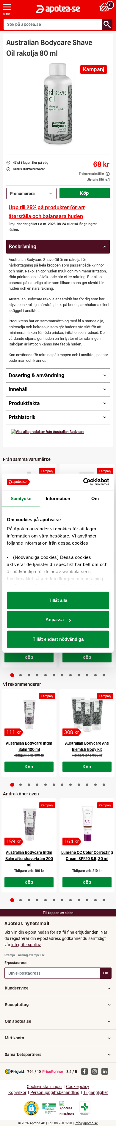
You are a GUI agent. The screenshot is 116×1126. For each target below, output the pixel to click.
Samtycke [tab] (21, 498)
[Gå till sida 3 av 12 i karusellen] (28, 675)
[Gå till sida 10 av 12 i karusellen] (87, 675)
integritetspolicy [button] (26, 944)
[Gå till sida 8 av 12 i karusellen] (70, 675)
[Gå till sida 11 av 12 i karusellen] (95, 675)
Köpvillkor (17, 1092)
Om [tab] (95, 498)
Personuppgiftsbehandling (54, 1092)
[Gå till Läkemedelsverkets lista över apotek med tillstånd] (85, 1108)
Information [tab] (58, 498)
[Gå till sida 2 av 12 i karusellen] (20, 675)
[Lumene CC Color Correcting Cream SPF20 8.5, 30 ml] (87, 823)
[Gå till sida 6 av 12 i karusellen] (53, 675)
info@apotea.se (86, 1123)
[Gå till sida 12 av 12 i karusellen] (103, 675)
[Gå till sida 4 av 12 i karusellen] (37, 675)
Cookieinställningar (44, 1086)
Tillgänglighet (95, 1092)
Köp (84, 193)
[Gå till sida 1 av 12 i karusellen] (12, 675)
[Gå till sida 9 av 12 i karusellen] (78, 675)
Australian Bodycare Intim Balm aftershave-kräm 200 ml (29, 859)
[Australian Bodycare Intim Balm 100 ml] (29, 714)
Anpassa (55, 619)
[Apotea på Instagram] (96, 1071)
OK (105, 973)
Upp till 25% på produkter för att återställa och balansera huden (47, 212)
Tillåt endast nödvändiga (58, 638)
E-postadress (15, 962)
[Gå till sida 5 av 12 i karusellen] (45, 675)
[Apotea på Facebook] (86, 1071)
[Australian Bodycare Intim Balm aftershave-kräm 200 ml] (29, 823)
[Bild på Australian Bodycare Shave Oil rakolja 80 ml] (58, 104)
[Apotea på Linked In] (106, 1071)
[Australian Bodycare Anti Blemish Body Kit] (87, 714)
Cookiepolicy (77, 1086)
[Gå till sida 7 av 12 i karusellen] (62, 675)
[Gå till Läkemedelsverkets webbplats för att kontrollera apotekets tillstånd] (49, 1108)
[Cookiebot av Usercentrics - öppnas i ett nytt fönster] (83, 482)
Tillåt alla (58, 599)
